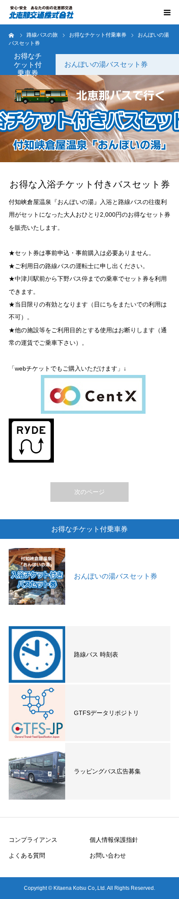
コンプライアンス (33, 839)
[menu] (167, 12)
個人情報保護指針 (117, 839)
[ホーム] (12, 35)
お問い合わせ (108, 855)
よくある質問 (27, 855)
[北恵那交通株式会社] (41, 12)
